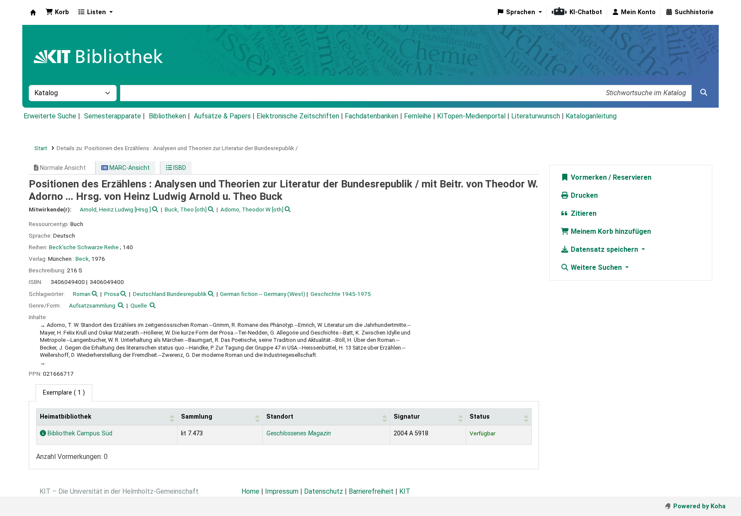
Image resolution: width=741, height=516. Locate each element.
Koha (33, 12)
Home (250, 491)
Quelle (138, 305)
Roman (81, 293)
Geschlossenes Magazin (298, 433)
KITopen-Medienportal (471, 116)
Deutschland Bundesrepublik (170, 293)
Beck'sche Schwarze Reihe (84, 247)
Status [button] (480, 416)
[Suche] (703, 92)
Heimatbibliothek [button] (65, 416)
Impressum (281, 491)
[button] (57, 12)
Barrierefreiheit (371, 491)
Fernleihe (417, 116)
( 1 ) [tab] (64, 392)
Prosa (111, 293)
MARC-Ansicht (129, 167)
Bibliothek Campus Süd (79, 433)
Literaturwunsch (535, 116)
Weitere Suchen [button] (596, 267)
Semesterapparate (112, 116)
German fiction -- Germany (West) (262, 293)
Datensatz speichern (604, 249)
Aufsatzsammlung (92, 305)
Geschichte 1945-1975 (340, 293)
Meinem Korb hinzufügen (610, 231)
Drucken (583, 195)
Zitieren (582, 213)
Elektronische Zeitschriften (297, 116)
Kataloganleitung (591, 116)
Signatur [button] (407, 416)
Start (40, 148)
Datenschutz (323, 491)
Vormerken (588, 177)
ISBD (179, 167)
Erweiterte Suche (50, 116)
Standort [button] (279, 416)
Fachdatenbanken (371, 116)
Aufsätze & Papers (222, 116)
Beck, (82, 258)
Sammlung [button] (196, 416)
